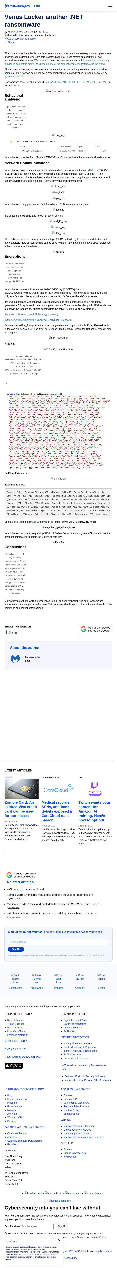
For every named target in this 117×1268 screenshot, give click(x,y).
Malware (12, 1110)
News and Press (72, 1099)
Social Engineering (17, 1099)
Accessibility (70, 1258)
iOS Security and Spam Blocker (24, 1057)
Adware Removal (73, 1027)
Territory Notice (72, 1110)
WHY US (66, 1120)
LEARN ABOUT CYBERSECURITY (24, 1089)
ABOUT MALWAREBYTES (75, 1089)
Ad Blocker (69, 1031)
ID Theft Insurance (73, 1054)
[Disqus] (58, 712)
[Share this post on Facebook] (7, 633)
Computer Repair (16, 1133)
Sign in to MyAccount (75, 1153)
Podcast (58, 988)
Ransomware (14, 1106)
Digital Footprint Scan (75, 1020)
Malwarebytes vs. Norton (77, 1133)
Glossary (80, 988)
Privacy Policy (100, 955)
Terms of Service (89, 955)
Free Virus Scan (16, 1031)
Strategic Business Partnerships (24, 1140)
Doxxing (11, 1121)
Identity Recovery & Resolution (80, 1051)
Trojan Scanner (15, 1024)
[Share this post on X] (11, 633)
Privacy (108, 1251)
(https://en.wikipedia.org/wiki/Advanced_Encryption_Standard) (38, 320)
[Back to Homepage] (22, 7)
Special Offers (71, 1114)
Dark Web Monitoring (75, 1024)
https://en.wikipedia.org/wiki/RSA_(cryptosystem (31, 314)
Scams (101, 988)
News (9, 777)
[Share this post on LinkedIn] (15, 633)
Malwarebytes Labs (18, 31)
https (93, 170)
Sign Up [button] (16, 949)
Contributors (15, 988)
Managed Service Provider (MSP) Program (88, 1080)
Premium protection (17, 1035)
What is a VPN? (16, 1117)
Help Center (70, 1156)
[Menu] (110, 6)
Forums (68, 1149)
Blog (9, 1095)
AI (81, 777)
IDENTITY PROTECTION (75, 1037)
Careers (68, 1095)
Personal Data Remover (77, 1058)
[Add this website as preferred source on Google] (58, 40)
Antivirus (12, 1114)
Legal (98, 1251)
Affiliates (12, 1137)
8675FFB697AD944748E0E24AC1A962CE (72, 82)
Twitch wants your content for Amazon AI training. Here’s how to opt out (94, 811)
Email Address (12, 1226)
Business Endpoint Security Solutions (85, 1076)
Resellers (12, 1144)
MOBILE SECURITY (16, 1041)
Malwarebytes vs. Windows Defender (84, 1137)
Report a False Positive (76, 1106)
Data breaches (51, 777)
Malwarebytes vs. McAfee (77, 1129)
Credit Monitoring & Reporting (80, 1047)
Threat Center (36, 988)
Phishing (12, 1102)
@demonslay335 (14, 76)
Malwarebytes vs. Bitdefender (79, 1126)
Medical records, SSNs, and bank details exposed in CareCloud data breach (57, 811)
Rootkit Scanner (16, 1020)
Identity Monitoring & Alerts (78, 1043)
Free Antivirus (14, 1027)
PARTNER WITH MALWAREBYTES (24, 1127)
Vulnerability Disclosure (76, 1102)
